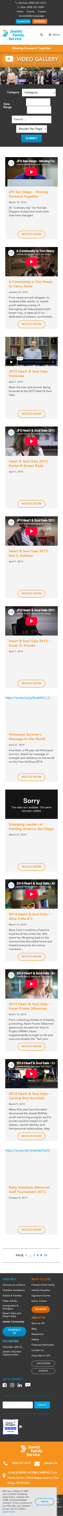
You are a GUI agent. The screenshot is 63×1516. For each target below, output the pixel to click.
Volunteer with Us (12, 1347)
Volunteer (10, 1341)
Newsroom (37, 1334)
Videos (35, 1339)
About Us (38, 1318)
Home (20, 11)
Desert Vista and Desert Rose (12, 1315)
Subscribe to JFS (40, 1356)
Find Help (9, 1279)
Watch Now (31, 234)
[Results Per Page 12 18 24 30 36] (31, 129)
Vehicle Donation (40, 1290)
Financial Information (42, 1345)
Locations (43, 1363)
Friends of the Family (43, 1285)
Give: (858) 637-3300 (32, 7)
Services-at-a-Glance (14, 1285)
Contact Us (23, 21)
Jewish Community (13, 1322)
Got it (44, 1501)
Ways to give (41, 1279)
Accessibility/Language (31, 16)
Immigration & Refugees (10, 1307)
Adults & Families (12, 1295)
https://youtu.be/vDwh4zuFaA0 (27, 1150)
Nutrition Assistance (14, 1290)
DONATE (39, 21)
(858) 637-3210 (21, 1463)
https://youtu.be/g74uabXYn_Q (27, 698)
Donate (40, 1309)
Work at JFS (38, 1323)
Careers (42, 11)
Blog (34, 1329)
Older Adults (10, 1301)
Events (30, 11)
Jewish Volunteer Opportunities (12, 1353)
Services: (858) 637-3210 (32, 3)
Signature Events (40, 1295)
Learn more (9, 1512)
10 (45, 1255)
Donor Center (39, 1301)
